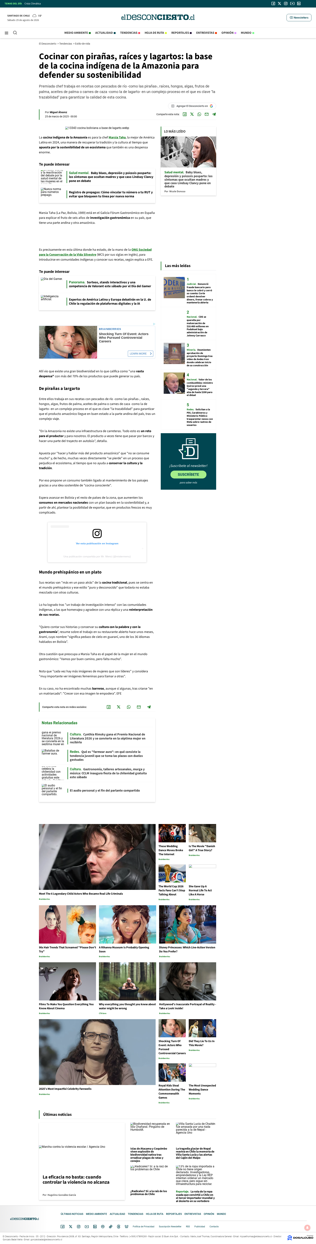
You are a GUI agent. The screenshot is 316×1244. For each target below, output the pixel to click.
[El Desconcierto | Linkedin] (298, 3)
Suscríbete (188, 474)
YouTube (87, 1226)
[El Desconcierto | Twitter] (279, 3)
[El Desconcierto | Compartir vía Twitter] (192, 114)
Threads (118, 1227)
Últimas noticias (72, 1213)
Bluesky (126, 1226)
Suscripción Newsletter (170, 1226)
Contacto (214, 1226)
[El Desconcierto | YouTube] (292, 3)
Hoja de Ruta (154, 33)
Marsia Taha (117, 137)
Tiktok (110, 1226)
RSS (188, 1226)
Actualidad (104, 33)
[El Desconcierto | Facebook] (273, 3)
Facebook (62, 1226)
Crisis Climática (33, 4)
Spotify (102, 1226)
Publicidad (199, 1226)
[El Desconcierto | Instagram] (285, 3)
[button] (299, 17)
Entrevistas (205, 33)
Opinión (227, 33)
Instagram (78, 1226)
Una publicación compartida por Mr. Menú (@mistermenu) (97, 556)
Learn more (138, 353)
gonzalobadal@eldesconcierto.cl (46, 1239)
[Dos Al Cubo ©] (300, 1239)
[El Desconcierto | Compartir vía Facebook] (185, 114)
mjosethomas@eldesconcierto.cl (256, 1236)
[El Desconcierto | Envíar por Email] (206, 114)
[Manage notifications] (307, 1228)
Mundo (246, 33)
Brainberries (110, 329)
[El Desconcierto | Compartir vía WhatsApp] (199, 114)
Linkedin (95, 1226)
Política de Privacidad (143, 1226)
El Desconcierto (48, 43)
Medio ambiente (76, 33)
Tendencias (128, 33)
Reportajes (180, 33)
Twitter (71, 1226)
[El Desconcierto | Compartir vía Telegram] (214, 114)
